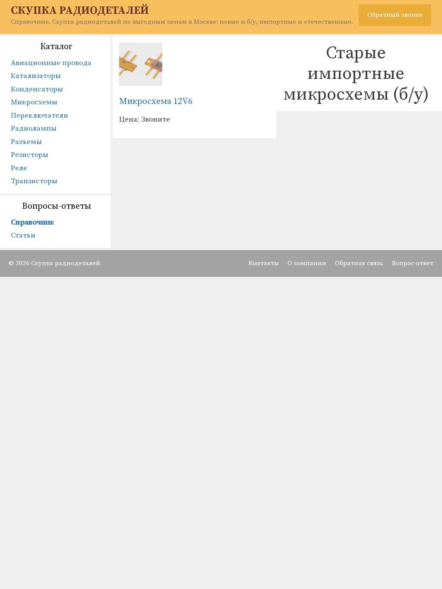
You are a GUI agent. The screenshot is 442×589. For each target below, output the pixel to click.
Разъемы (26, 142)
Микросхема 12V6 (156, 101)
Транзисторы (34, 181)
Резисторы (29, 155)
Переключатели (39, 115)
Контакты (264, 263)
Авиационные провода (51, 63)
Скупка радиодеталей (80, 10)
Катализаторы (36, 76)
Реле (19, 168)
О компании (306, 263)
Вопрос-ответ (412, 263)
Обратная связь (359, 263)
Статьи (23, 235)
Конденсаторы (37, 89)
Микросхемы (34, 102)
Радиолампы (34, 128)
